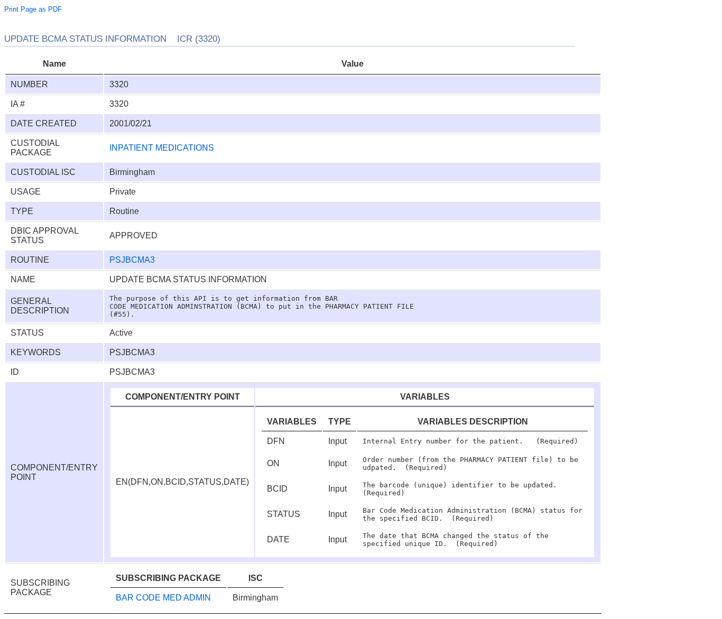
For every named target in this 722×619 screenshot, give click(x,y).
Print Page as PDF (33, 9)
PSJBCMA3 (132, 259)
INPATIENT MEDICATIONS (161, 147)
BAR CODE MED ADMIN (163, 597)
